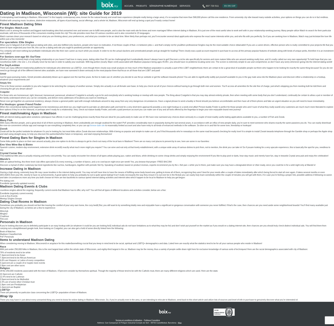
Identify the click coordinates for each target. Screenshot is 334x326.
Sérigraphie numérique (163, 6)
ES (225, 6)
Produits (141, 6)
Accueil (129, 6)
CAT (233, 6)
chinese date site (97, 125)
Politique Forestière (152, 320)
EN (229, 6)
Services (185, 6)
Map (180, 323)
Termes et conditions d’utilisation (128, 320)
